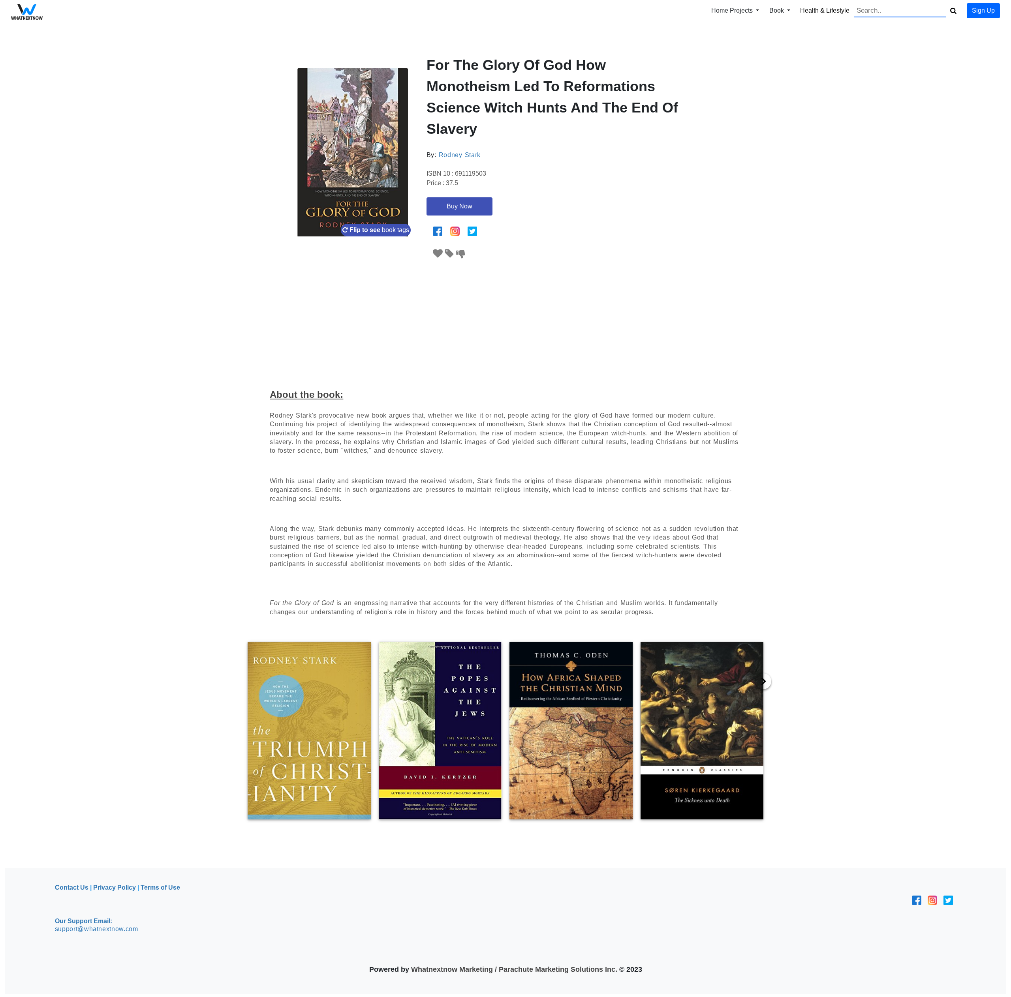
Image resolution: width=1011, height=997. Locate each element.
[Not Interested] (461, 254)
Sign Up (983, 10)
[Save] (449, 254)
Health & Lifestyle (824, 10)
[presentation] (763, 681)
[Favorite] (438, 254)
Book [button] (777, 10)
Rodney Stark (460, 155)
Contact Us (71, 887)
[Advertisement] (505, 319)
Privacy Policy (114, 887)
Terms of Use (160, 887)
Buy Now (459, 206)
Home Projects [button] (732, 10)
